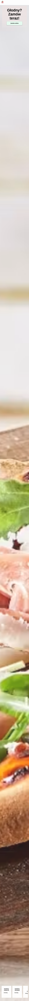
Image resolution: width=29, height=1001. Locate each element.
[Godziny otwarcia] (7, 995)
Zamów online (14, 23)
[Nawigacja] (27, 2)
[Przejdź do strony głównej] (2, 2)
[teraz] (5, 995)
